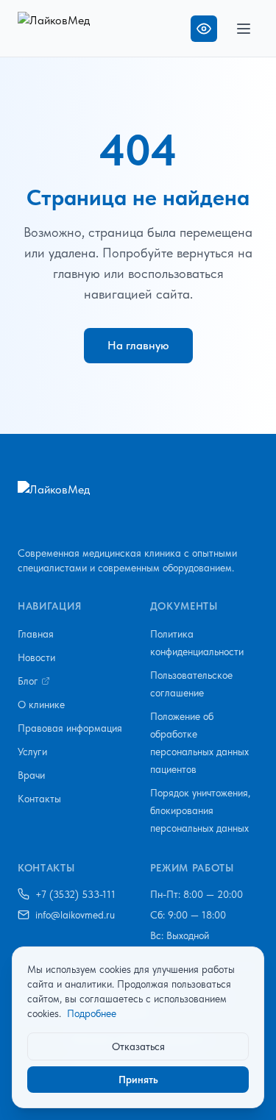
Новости (36, 657)
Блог (28, 681)
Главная (36, 634)
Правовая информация (70, 728)
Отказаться (138, 1046)
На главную (138, 345)
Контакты (39, 799)
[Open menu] (243, 28)
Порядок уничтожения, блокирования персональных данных (200, 810)
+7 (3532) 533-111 (75, 894)
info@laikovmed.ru (75, 915)
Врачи (31, 775)
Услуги (32, 751)
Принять (138, 1079)
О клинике (41, 704)
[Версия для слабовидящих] (204, 28)
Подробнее (91, 1013)
